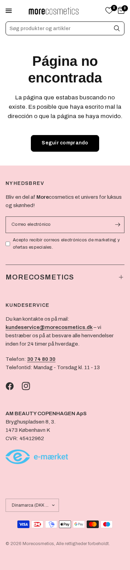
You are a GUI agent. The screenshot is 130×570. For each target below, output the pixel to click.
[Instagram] (29, 386)
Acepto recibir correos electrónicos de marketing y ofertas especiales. (66, 244)
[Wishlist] (109, 11)
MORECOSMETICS (40, 277)
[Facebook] (13, 386)
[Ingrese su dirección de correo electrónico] (117, 224)
